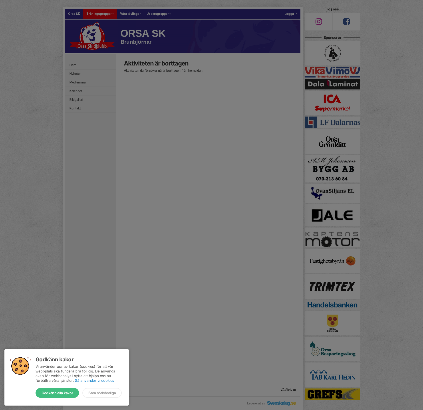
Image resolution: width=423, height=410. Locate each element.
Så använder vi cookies (94, 380)
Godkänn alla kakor (57, 393)
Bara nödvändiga (102, 393)
